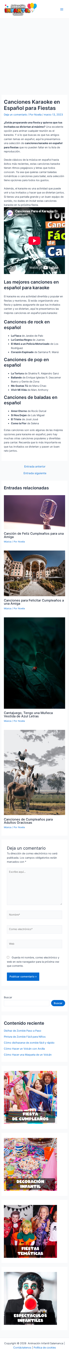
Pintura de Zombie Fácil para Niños (25, 1036)
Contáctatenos (22, 1347)
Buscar (8, 997)
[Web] (34, 944)
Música (7, 541)
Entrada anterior (34, 466)
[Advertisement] (34, 54)
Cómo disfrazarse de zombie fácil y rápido (29, 1042)
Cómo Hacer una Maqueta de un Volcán (28, 1054)
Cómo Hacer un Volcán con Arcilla (24, 1048)
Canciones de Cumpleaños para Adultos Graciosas (28, 820)
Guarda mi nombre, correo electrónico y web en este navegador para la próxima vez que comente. (33, 961)
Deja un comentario (15, 114)
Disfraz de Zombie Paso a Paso (22, 1030)
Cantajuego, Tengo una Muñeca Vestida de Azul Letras (28, 714)
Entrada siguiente (35, 473)
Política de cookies (45, 1347)
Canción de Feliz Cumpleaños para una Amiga (34, 535)
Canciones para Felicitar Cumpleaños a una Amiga (34, 601)
